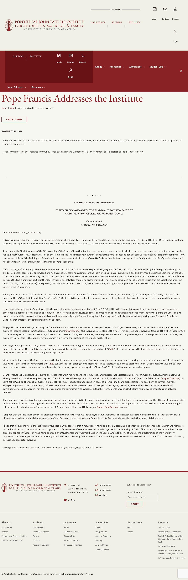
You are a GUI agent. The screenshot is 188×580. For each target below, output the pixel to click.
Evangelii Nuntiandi (170, 378)
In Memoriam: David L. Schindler (172, 558)
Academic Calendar (41, 545)
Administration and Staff (11, 540)
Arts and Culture (102, 545)
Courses (36, 540)
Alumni (116, 22)
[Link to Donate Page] (175, 16)
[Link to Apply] (155, 16)
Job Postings (164, 527)
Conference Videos (166, 546)
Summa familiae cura (107, 407)
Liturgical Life (101, 531)
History (4, 531)
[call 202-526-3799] (109, 485)
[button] (181, 71)
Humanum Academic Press (169, 531)
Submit (135, 504)
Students (98, 22)
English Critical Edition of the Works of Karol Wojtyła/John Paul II (170, 539)
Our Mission (6, 527)
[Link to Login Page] (175, 36)
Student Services (103, 536)
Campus (99, 527)
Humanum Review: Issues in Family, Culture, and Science (170, 552)
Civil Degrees (38, 527)
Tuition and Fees (71, 531)
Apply (66, 527)
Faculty (134, 22)
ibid (111, 349)
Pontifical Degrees (41, 531)
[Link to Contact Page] (165, 16)
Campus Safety (102, 549)
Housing (99, 540)
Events (130, 531)
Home (4, 108)
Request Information (73, 545)
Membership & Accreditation (14, 536)
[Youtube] (78, 500)
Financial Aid (69, 536)
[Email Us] (109, 495)
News (12, 108)
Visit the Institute (71, 540)
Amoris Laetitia (72, 330)
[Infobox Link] (59, 59)
